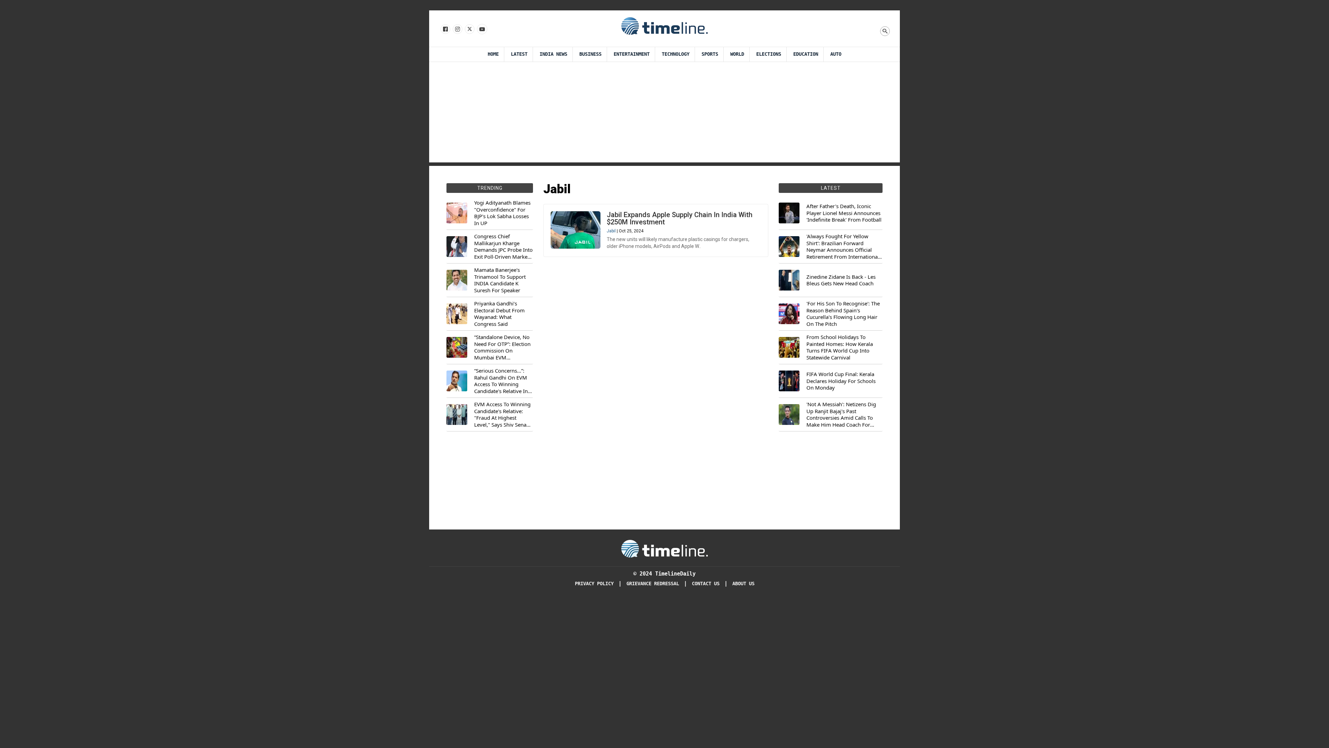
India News (553, 54)
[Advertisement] (664, 113)
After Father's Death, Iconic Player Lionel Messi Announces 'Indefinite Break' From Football (844, 213)
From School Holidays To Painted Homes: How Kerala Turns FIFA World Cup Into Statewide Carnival (839, 347)
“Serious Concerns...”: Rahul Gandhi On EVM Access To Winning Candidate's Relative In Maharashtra (501, 380)
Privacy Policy (594, 583)
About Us (743, 583)
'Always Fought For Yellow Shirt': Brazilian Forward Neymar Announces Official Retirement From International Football (842, 246)
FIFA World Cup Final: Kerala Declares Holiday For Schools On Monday (841, 381)
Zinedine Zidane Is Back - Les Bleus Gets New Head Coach (841, 280)
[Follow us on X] (469, 29)
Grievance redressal (652, 583)
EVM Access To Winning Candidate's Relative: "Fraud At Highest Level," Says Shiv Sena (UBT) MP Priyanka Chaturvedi (502, 414)
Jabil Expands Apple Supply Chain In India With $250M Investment (679, 218)
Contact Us (706, 583)
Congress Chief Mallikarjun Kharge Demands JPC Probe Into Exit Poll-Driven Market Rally (503, 246)
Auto (835, 54)
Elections (768, 54)
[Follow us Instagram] (457, 29)
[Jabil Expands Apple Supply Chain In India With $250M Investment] (575, 230)
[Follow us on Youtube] (481, 29)
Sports (710, 54)
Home (493, 54)
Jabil (611, 231)
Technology (675, 54)
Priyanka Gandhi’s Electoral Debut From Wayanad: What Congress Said (499, 313)
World (737, 54)
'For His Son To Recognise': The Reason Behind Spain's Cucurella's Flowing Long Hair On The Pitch (843, 313)
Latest (519, 54)
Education (805, 54)
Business (590, 54)
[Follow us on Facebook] (445, 29)
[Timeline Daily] (664, 26)
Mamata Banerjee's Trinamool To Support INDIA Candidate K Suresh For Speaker (500, 280)
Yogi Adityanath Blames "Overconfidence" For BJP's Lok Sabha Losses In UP (502, 212)
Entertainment (632, 54)
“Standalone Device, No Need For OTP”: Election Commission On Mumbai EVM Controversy (502, 347)
